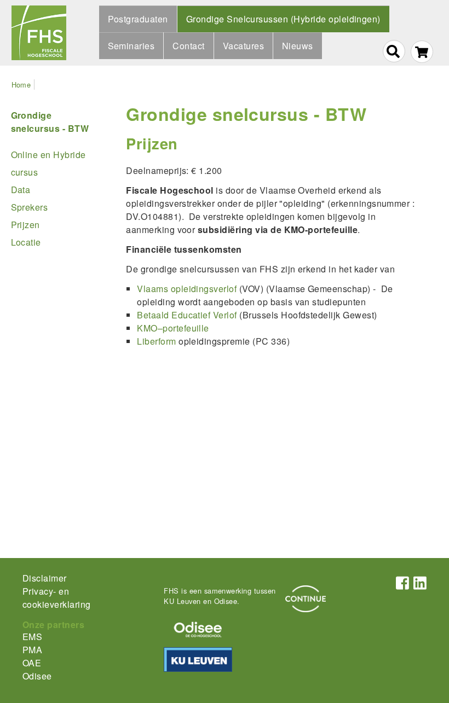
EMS (32, 636)
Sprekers (29, 207)
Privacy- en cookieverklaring (56, 598)
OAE (31, 662)
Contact (188, 45)
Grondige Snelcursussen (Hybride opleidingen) (283, 19)
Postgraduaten (138, 19)
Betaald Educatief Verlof (187, 315)
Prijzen (25, 224)
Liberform (156, 341)
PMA (32, 649)
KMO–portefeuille (173, 328)
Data (21, 189)
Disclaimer (44, 578)
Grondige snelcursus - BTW (246, 113)
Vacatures (243, 45)
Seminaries (131, 45)
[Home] (38, 33)
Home (21, 84)
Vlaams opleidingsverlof (187, 288)
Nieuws (297, 45)
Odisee (37, 676)
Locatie (26, 242)
